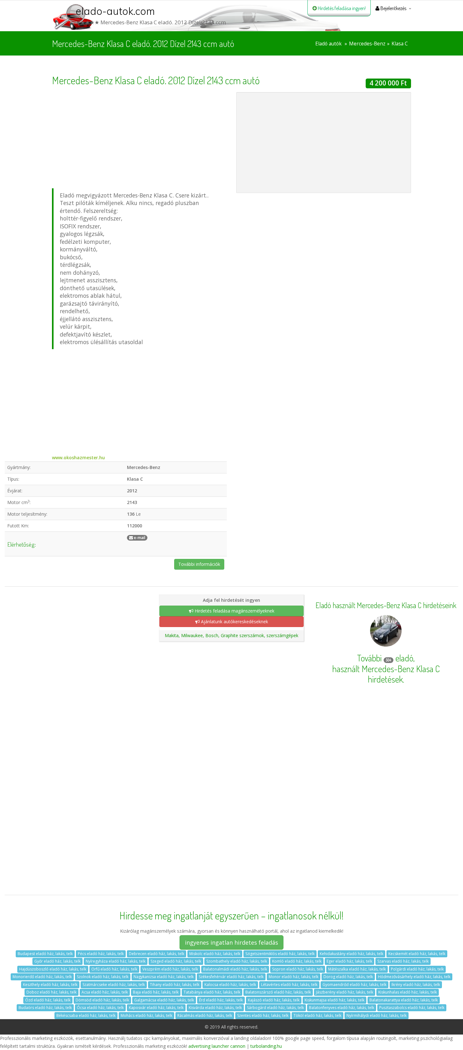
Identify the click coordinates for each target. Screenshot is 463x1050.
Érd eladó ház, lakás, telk (221, 1000)
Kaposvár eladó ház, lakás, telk (156, 1007)
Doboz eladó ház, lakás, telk (51, 992)
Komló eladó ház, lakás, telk (297, 961)
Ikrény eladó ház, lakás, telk (416, 984)
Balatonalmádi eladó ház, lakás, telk (235, 969)
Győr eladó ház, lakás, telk (57, 961)
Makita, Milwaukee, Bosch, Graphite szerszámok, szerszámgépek (231, 635)
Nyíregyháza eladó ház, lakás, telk (116, 961)
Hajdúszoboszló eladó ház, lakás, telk (52, 969)
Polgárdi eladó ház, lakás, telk (417, 969)
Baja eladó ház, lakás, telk (156, 992)
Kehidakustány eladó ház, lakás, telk (351, 953)
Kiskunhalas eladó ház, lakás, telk (407, 992)
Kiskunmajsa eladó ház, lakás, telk (334, 1000)
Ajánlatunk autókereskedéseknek (234, 622)
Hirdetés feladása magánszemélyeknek (233, 611)
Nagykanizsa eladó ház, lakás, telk (164, 976)
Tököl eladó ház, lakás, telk (317, 1015)
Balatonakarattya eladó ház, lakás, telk (403, 1000)
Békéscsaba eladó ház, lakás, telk (86, 1015)
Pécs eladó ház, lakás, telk (101, 953)
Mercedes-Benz (367, 43)
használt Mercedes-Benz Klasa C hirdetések (386, 674)
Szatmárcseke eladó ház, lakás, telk (114, 984)
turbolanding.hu (266, 1046)
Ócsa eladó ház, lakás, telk (100, 1007)
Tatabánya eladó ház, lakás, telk (212, 992)
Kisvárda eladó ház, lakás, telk (215, 1007)
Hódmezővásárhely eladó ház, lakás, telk (414, 976)
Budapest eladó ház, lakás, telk (45, 953)
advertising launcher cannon (216, 1046)
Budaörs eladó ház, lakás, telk (45, 1007)
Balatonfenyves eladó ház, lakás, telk (341, 1007)
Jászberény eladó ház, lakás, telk (344, 992)
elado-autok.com (115, 11)
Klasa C (400, 43)
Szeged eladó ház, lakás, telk (176, 961)
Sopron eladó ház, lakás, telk (297, 969)
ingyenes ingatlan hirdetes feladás (231, 942)
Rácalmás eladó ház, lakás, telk (204, 1015)
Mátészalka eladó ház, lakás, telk (357, 969)
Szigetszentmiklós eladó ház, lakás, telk (280, 953)
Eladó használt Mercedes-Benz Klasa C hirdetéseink (386, 605)
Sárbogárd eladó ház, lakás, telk (275, 1007)
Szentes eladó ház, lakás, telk (263, 1015)
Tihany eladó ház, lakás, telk (174, 984)
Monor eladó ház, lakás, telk (293, 976)
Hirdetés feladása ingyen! (341, 8)
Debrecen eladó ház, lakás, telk (156, 953)
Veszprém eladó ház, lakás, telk (170, 969)
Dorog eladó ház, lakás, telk (348, 976)
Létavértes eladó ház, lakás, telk (289, 984)
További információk (199, 564)
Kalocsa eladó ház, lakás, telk (230, 984)
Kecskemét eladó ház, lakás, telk (416, 953)
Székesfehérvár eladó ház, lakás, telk (231, 976)
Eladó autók (328, 43)
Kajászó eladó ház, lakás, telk (274, 1000)
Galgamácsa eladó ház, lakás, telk (164, 1000)
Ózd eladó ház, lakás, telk (48, 1000)
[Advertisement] (139, 136)
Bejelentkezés (393, 8)
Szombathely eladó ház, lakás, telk (236, 961)
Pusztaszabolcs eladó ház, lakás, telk (411, 1007)
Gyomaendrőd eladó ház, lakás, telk (354, 984)
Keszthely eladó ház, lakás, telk (50, 984)
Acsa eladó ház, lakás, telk (105, 992)
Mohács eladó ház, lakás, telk (146, 1015)
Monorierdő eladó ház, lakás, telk (42, 976)
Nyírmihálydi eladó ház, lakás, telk (376, 1015)
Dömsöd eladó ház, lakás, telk (102, 1000)
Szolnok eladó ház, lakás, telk (103, 976)
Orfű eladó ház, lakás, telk (114, 969)
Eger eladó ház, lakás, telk (349, 961)
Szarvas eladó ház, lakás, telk (403, 961)
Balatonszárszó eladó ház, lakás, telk (278, 992)
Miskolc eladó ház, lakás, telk (214, 953)
